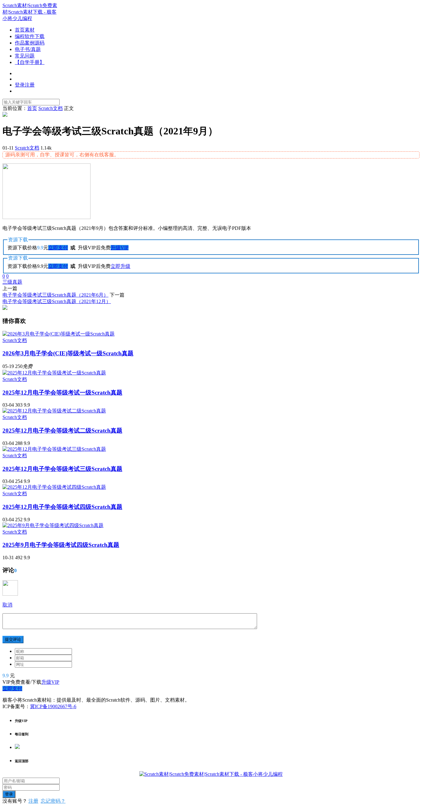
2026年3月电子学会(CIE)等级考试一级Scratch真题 (67, 353)
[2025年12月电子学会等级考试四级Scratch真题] (54, 487)
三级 (7, 282)
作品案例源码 (29, 42)
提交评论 (13, 639)
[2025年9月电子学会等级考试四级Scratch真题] (52, 525)
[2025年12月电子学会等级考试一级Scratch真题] (54, 372)
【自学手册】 (29, 62)
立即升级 (120, 266)
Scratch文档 (27, 147)
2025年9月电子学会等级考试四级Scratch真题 (60, 545)
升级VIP (120, 247)
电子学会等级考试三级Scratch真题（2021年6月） (55, 295)
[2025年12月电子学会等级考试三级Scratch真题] (54, 449)
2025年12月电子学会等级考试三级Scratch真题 (62, 469)
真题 (17, 282)
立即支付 (58, 247)
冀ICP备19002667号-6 (53, 706)
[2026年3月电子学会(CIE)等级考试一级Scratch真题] (58, 333)
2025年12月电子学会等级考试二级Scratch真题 (62, 430)
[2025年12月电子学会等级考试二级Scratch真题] (54, 410)
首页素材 (25, 29)
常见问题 (25, 55)
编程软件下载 (29, 36)
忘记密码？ (53, 801)
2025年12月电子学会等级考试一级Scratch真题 (62, 392)
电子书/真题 (28, 49)
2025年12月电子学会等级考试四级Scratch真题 (62, 507)
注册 (33, 801)
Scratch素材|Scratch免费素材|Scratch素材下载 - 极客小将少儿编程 (29, 12)
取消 (7, 604)
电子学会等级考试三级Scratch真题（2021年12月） (56, 301)
